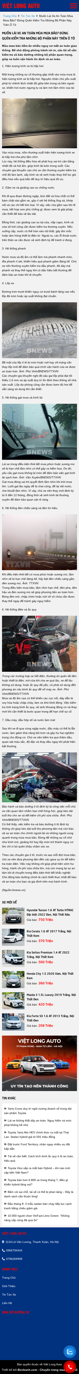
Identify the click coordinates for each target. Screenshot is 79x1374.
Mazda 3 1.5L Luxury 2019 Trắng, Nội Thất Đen (51, 996)
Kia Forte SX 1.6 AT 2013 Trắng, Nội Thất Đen (50, 1018)
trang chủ (10, 16)
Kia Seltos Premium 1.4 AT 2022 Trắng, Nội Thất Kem (48, 954)
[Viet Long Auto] (26, 6)
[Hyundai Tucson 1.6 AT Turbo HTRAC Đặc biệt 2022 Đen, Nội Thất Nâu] (13, 916)
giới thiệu (8, 1286)
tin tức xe (28, 16)
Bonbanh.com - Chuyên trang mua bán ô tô (48, 1369)
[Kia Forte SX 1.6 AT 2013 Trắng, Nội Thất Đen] (13, 1022)
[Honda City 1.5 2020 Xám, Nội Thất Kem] (13, 979)
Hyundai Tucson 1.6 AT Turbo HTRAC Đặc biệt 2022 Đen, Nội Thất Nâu (50, 912)
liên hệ (7, 1303)
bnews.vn (18, 890)
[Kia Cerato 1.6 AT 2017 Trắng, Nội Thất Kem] (13, 937)
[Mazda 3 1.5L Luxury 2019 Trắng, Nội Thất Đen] (13, 1000)
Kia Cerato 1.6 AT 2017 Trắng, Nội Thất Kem (49, 933)
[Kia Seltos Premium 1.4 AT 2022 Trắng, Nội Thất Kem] (13, 958)
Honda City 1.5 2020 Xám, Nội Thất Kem (50, 975)
